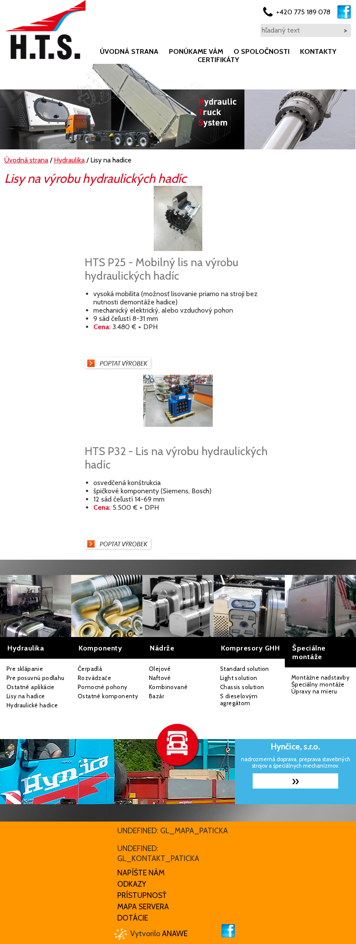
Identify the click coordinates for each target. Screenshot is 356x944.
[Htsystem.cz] (45, 29)
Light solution (238, 677)
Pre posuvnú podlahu (36, 677)
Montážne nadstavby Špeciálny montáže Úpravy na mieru (320, 684)
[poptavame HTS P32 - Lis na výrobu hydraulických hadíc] (117, 549)
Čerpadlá (90, 668)
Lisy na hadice (26, 696)
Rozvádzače (94, 677)
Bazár (156, 696)
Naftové (160, 677)
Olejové (160, 668)
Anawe (175, 933)
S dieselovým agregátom (239, 699)
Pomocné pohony (103, 686)
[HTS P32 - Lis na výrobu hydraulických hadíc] (178, 424)
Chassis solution (242, 686)
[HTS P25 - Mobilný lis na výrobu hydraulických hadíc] (178, 248)
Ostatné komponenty (108, 696)
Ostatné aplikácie (31, 686)
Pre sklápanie (25, 668)
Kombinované (168, 686)
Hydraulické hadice (32, 705)
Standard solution (244, 668)
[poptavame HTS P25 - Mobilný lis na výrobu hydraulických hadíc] (117, 368)
